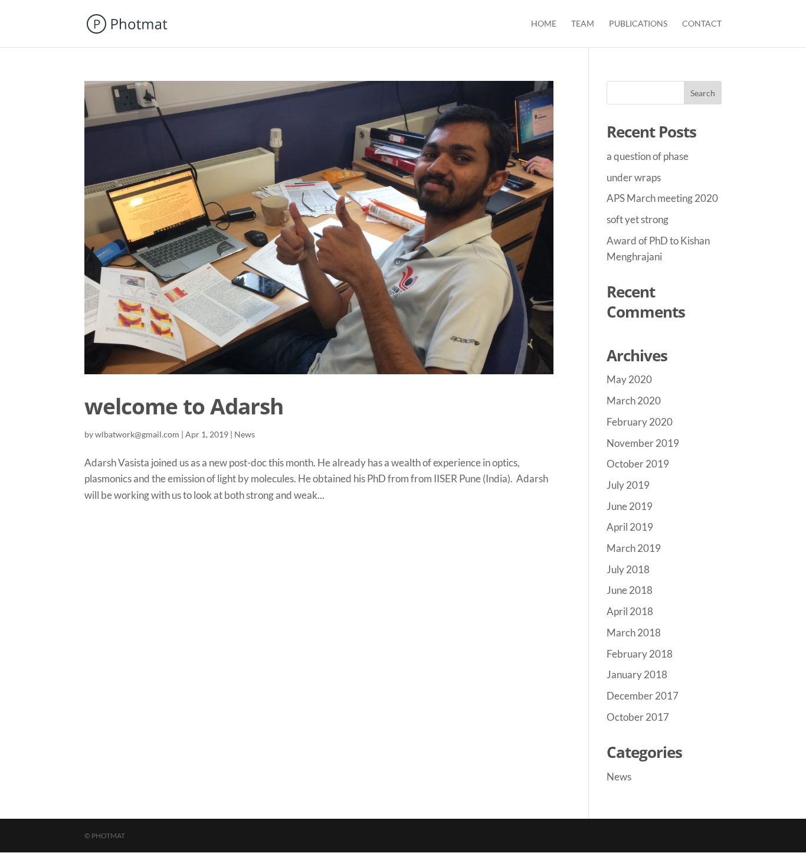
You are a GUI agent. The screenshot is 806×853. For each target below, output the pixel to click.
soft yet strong (638, 219)
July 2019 (628, 485)
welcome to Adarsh (183, 406)
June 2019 (630, 506)
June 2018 (630, 590)
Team (582, 23)
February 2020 (640, 422)
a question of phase (648, 156)
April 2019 (630, 527)
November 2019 (643, 443)
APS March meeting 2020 (662, 198)
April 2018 (630, 611)
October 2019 (638, 463)
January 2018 (637, 674)
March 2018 (634, 632)
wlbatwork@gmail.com (137, 434)
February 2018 (640, 654)
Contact (702, 23)
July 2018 (628, 569)
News (244, 434)
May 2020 (629, 379)
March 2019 (634, 548)
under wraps (634, 177)
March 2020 (634, 400)
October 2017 (638, 717)
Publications (638, 23)
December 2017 (643, 695)
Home (543, 23)
